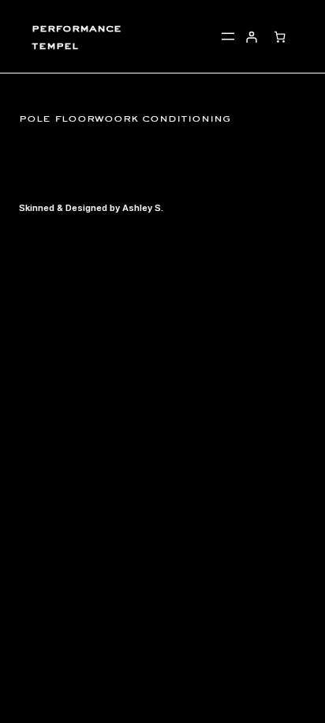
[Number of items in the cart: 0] (279, 36)
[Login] (251, 36)
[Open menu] (228, 36)
